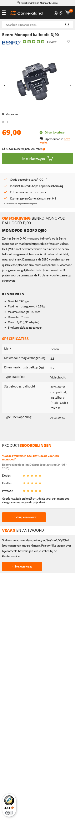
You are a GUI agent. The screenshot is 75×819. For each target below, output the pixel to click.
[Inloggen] (56, 12)
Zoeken (67, 24)
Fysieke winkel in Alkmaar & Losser (39, 2)
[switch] (9, 813)
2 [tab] (8, 122)
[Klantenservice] (61, 12)
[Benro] (11, 42)
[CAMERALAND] (26, 13)
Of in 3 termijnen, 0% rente (23, 148)
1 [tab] (3, 122)
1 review (51, 42)
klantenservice (11, 556)
